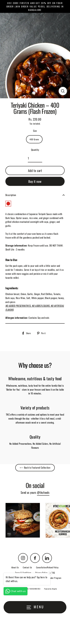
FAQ (53, 572)
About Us (15, 567)
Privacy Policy (41, 572)
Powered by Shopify (50, 588)
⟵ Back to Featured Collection (35, 467)
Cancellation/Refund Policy (47, 567)
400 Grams (34, 139)
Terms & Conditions (23, 572)
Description (10, 195)
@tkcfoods (43, 492)
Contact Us (27, 567)
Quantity (35, 149)
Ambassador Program (52, 577)
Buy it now (35, 181)
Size (35, 130)
